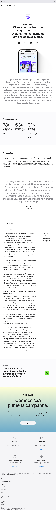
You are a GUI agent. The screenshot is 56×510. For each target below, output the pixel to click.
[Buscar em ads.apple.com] (51, 2)
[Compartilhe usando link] (37, 43)
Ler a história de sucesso (10, 380)
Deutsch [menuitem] (3, 497)
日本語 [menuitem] (2, 504)
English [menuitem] (2, 499)
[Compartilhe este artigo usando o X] (25, 43)
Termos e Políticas (21, 509)
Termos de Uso (14, 509)
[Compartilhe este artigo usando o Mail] (19, 43)
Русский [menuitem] (3, 503)
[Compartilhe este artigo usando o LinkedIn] (31, 43)
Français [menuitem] (3, 501)
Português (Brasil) (5, 496)
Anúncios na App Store (9, 5)
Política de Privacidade (6, 509)
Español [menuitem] (2, 500)
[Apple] (1, 478)
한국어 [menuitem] (2, 507)
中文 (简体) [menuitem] (3, 505)
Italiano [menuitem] (2, 502)
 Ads (3, 2)
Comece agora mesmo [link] (28, 423)
